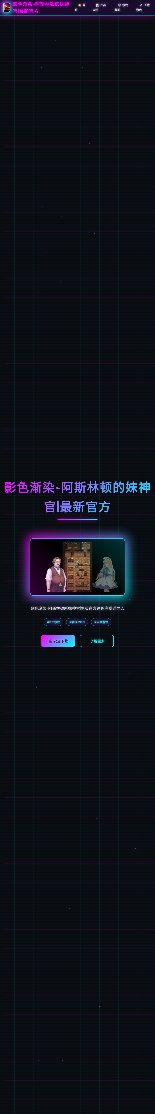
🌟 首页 (80, 7)
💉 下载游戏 (143, 7)
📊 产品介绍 (99, 7)
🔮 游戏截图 (121, 7)
